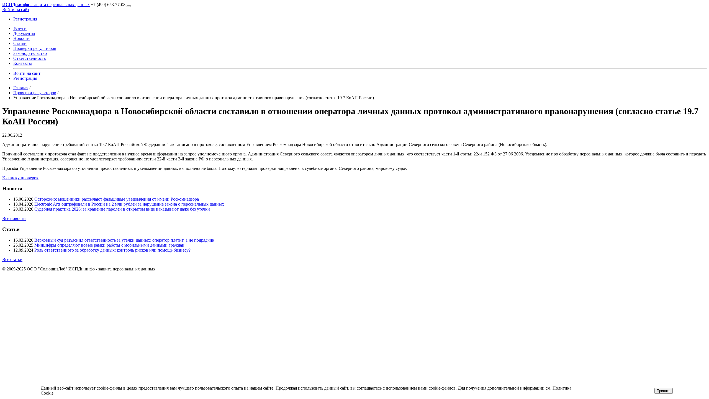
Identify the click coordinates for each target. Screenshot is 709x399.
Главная (20, 87)
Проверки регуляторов (34, 48)
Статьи (20, 43)
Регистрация (25, 19)
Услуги (20, 28)
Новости (21, 38)
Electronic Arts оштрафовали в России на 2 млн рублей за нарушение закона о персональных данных (129, 204)
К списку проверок (20, 177)
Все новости (14, 218)
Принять (664, 391)
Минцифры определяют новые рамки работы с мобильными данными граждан (109, 245)
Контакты (22, 63)
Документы (24, 33)
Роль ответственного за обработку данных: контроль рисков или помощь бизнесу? (112, 250)
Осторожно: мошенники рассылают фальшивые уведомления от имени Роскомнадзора (116, 199)
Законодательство (30, 53)
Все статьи (12, 259)
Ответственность (29, 58)
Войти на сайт (15, 9)
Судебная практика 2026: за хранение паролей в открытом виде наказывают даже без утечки (122, 209)
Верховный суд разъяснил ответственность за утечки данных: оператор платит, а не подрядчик (124, 240)
